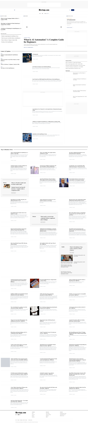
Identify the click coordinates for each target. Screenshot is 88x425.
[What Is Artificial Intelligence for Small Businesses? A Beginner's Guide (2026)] (5, 156)
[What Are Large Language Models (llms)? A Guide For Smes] (69, 98)
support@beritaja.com (62, 414)
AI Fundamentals (71, 20)
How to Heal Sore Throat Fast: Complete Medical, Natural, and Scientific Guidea (67, 262)
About (32, 413)
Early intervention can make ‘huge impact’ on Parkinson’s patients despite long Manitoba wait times (66, 272)
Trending (45, 13)
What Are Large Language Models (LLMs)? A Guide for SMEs (10, 19)
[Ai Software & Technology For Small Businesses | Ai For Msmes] (69, 80)
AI (47, 13)
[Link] (6, 186)
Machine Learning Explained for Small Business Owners (9, 36)
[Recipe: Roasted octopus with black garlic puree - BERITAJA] (34, 323)
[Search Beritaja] (70, 10)
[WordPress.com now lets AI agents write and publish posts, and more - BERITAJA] (63, 297)
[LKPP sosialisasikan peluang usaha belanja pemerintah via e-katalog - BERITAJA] (34, 297)
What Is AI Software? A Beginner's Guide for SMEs (9, 40)
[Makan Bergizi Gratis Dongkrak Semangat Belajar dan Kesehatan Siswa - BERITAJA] (63, 348)
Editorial (33, 415)
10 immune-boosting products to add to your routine (79, 262)
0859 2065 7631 (62, 415)
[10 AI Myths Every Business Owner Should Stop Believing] (27, 70)
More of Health (71, 252)
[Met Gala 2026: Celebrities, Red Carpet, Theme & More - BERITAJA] (34, 246)
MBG (42, 13)
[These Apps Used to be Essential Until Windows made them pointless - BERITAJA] (34, 390)
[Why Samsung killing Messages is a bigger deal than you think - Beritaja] (34, 283)
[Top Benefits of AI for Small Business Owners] (27, 137)
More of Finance (13, 192)
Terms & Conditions (48, 414)
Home (40, 13)
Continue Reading (70, 27)
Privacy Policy (48, 413)
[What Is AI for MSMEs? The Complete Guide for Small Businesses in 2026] (34, 156)
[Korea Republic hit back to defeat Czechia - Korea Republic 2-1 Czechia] (5, 216)
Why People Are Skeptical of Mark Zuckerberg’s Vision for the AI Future (10, 24)
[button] (27, 27)
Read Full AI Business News (29, 47)
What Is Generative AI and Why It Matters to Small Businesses (10, 38)
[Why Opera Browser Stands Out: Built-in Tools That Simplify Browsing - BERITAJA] (63, 390)
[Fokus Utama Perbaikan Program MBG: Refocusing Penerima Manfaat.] (5, 246)
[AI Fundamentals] (27, 57)
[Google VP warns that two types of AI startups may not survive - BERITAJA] (34, 335)
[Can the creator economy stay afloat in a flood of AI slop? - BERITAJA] (63, 310)
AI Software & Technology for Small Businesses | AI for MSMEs (11, 29)
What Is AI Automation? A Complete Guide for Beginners (44, 40)
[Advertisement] (44, 5)
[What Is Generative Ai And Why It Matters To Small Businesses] (69, 74)
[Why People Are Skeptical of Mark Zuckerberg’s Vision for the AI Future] (44, 27)
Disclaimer (47, 415)
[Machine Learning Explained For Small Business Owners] (69, 86)
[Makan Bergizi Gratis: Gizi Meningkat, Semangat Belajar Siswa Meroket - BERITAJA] (34, 348)
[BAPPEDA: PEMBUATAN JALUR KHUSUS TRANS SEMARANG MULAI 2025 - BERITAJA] (5, 297)
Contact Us (33, 414)
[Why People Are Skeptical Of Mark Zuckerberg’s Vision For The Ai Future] (69, 92)
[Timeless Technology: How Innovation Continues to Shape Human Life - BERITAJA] (63, 282)
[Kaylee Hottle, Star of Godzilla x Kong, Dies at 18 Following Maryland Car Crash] (5, 203)
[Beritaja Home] (44, 10)
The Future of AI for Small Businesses (7, 41)
